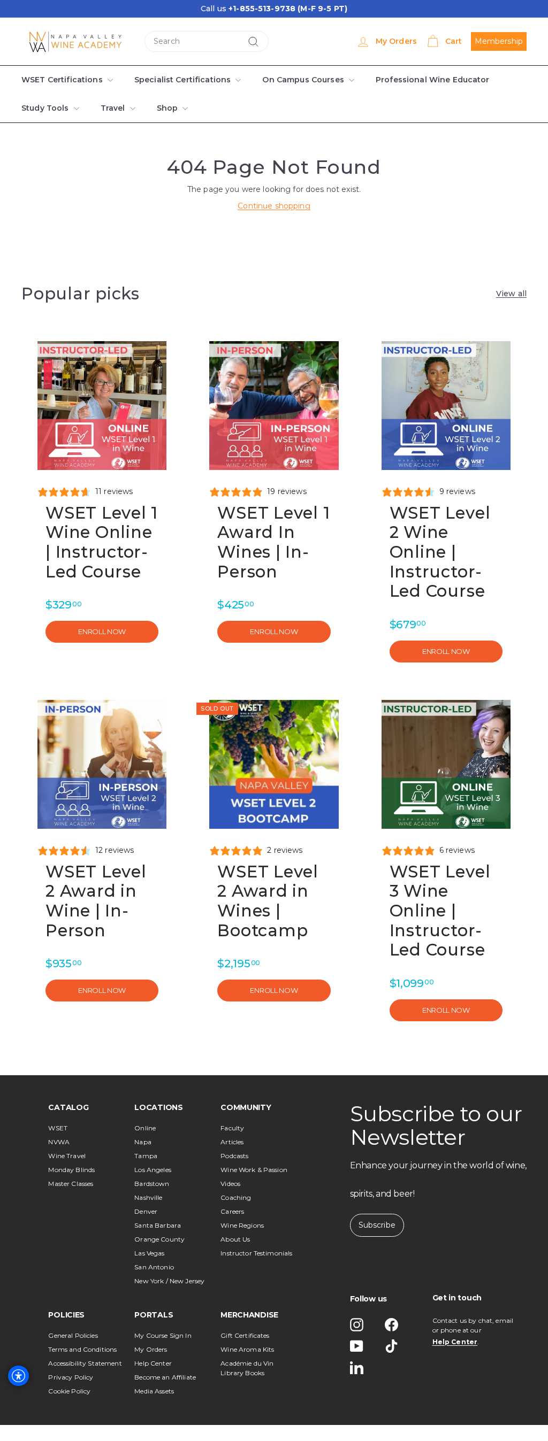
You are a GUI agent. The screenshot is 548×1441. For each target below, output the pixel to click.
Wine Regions (242, 1225)
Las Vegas (149, 1253)
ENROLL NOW (102, 631)
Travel (111, 108)
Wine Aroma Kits (247, 1349)
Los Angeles (152, 1170)
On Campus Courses (297, 79)
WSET (57, 1128)
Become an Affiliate (165, 1377)
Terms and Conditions (82, 1349)
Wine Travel (67, 1156)
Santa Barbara (157, 1225)
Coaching (235, 1197)
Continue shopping (274, 206)
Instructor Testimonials (256, 1253)
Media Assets (154, 1391)
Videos (230, 1184)
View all (511, 293)
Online (145, 1128)
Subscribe (377, 1225)
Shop (165, 108)
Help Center (153, 1363)
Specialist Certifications (179, 79)
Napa (142, 1142)
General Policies (72, 1335)
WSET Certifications (61, 79)
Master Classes (70, 1184)
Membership (499, 41)
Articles (231, 1142)
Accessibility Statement (84, 1363)
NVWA (59, 1142)
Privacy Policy (70, 1377)
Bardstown (151, 1184)
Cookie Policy (69, 1391)
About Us (235, 1239)
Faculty (232, 1128)
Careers (232, 1211)
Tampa (145, 1156)
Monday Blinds (71, 1170)
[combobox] (206, 41)
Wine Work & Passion (253, 1170)
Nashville (148, 1197)
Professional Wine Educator (424, 79)
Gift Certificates (244, 1335)
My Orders (150, 1349)
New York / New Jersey (169, 1281)
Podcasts (234, 1156)
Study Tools (45, 108)
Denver (145, 1211)
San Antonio (154, 1267)
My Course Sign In (162, 1335)
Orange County (159, 1239)
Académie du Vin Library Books (246, 1368)
